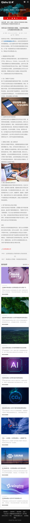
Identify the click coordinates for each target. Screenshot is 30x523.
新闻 (12, 22)
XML (11, 515)
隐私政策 (19, 511)
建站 (24, 511)
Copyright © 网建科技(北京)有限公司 (12, 513)
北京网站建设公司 (7, 249)
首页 (8, 22)
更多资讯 (25, 264)
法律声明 (12, 511)
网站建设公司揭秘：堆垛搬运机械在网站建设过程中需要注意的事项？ (17, 259)
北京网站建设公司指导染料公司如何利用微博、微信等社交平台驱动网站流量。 (17, 253)
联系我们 (6, 511)
